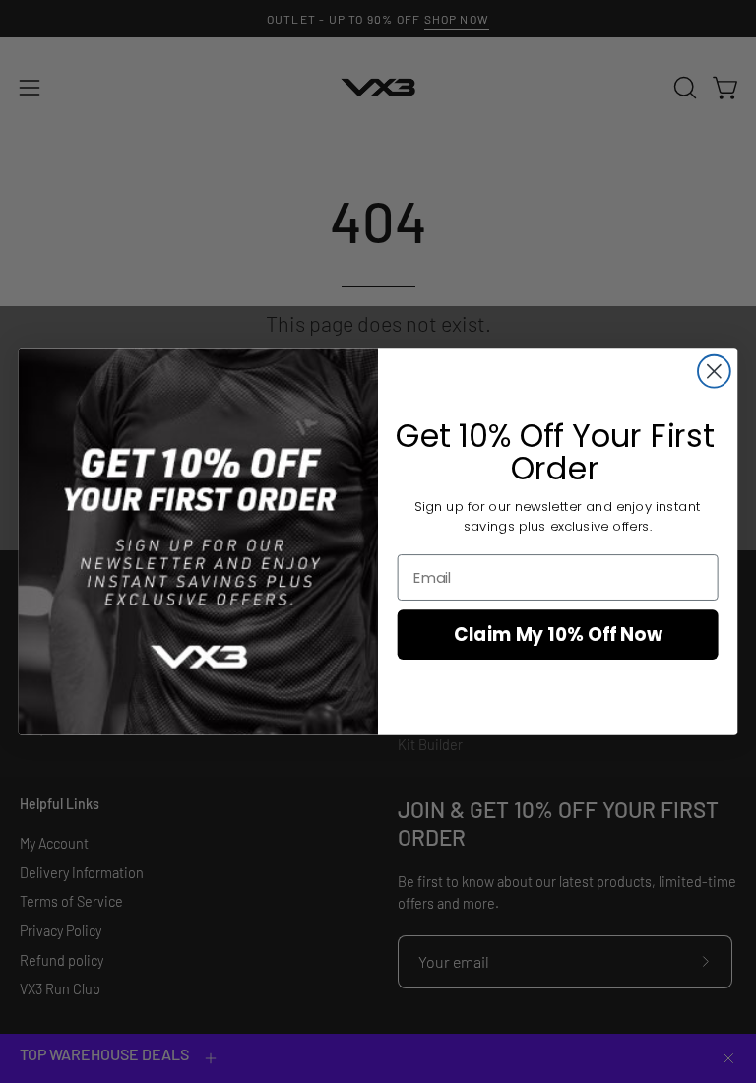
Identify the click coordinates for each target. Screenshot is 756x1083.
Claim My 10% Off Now (558, 635)
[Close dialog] (714, 371)
